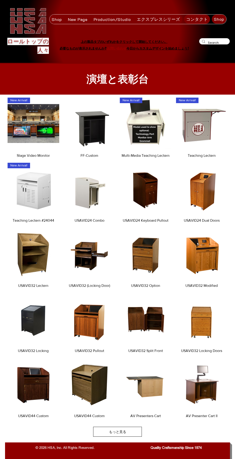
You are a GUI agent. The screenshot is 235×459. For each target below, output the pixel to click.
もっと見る (117, 432)
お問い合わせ (116, 48)
